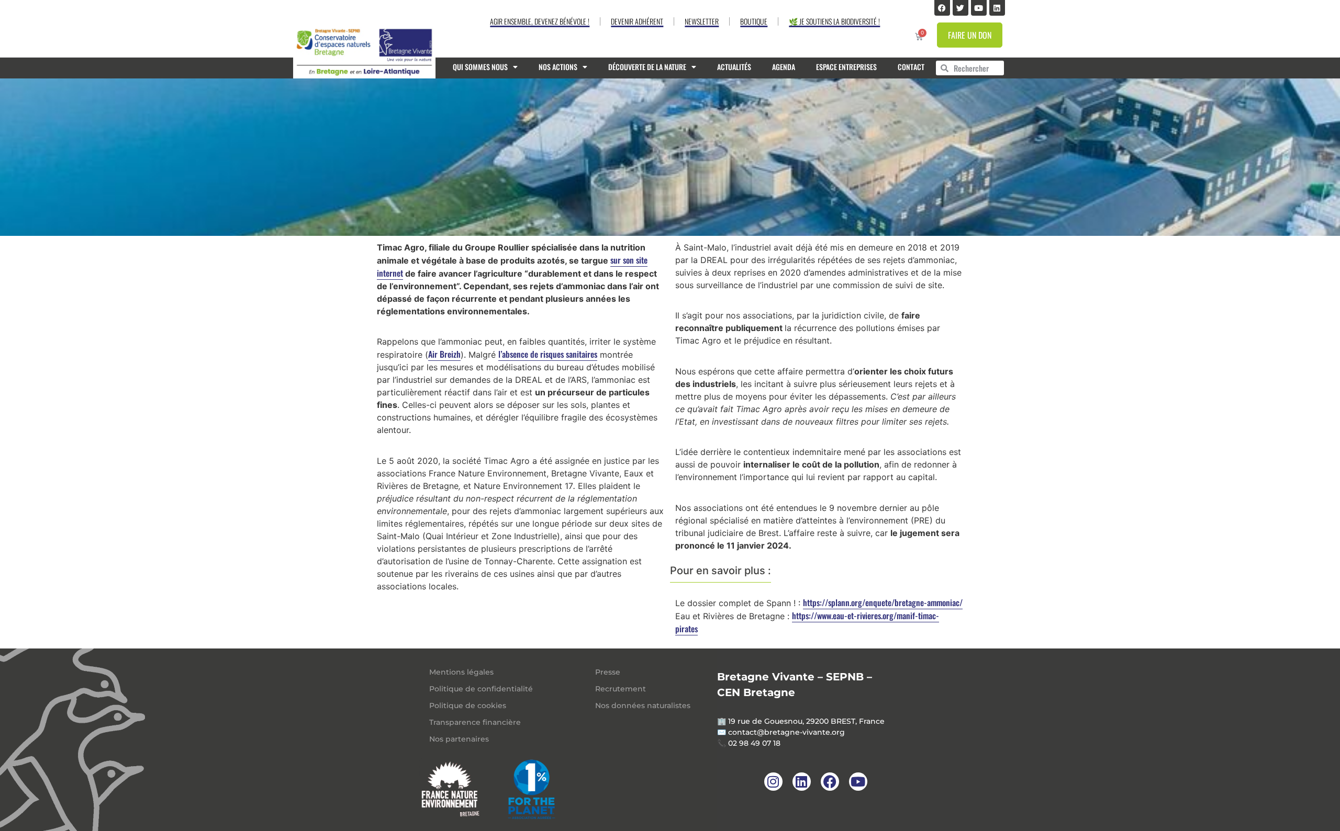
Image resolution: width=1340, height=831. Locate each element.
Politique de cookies (467, 705)
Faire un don (969, 35)
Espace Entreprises (846, 66)
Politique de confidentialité (481, 688)
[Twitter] (960, 8)
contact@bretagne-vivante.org (786, 732)
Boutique (753, 21)
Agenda (783, 66)
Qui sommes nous (480, 66)
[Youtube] (979, 8)
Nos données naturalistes (642, 705)
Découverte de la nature (647, 66)
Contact (911, 66)
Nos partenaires (459, 739)
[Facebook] (942, 8)
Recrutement (620, 688)
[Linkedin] (997, 8)
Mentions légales (461, 672)
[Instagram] (773, 781)
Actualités (734, 66)
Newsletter (702, 21)
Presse (607, 672)
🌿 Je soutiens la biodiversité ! (834, 21)
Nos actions (558, 66)
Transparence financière (475, 722)
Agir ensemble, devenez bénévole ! (539, 21)
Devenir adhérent (637, 21)
